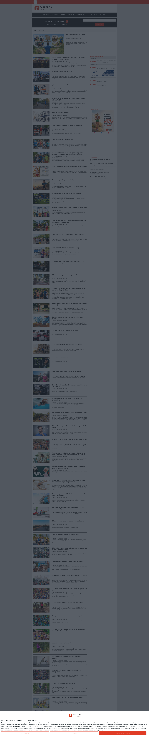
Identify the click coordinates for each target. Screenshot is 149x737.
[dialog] (74, 724)
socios (14, 722)
